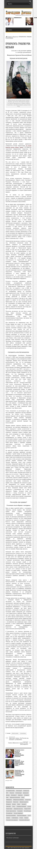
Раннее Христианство (11, 811)
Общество (15, 36)
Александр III (19, 790)
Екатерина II (13, 795)
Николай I (24, 804)
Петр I (13, 806)
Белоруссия (26, 790)
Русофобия (19, 811)
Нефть (18, 804)
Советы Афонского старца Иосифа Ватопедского (18, 743)
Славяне (8, 817)
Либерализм (9, 799)
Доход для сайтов (9, 780)
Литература (27, 799)
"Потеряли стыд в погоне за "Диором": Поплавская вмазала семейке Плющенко (19, 753)
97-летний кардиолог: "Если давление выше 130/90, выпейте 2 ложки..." (19, 762)
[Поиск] (30, 1)
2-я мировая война (10, 790)
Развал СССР (27, 808)
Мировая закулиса (24, 801)
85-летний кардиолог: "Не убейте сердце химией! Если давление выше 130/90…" (18, 17)
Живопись (20, 795)
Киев (7, 797)
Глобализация (18, 792)
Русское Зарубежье (18, 813)
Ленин (22, 797)
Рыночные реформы (21, 815)
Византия (12, 792)
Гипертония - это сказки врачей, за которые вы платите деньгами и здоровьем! (19, 773)
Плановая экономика (21, 806)
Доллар (7, 795)
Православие (15, 733)
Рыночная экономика (11, 815)
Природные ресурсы (18, 808)
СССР (29, 815)
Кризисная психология (15, 797)
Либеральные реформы (18, 799)
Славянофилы (15, 817)
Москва (14, 804)
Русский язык (9, 813)
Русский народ (27, 811)
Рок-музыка (23, 733)
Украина (26, 817)
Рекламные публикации (12, 837)
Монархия (8, 804)
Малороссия (9, 801)
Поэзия (29, 806)
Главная (9, 36)
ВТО (7, 792)
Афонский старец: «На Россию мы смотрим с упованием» (18, 738)
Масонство (15, 801)
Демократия (25, 792)
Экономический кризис (24, 820)
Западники (26, 795)
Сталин (21, 817)
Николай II (8, 806)
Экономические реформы (12, 820)
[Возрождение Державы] (18, 15)
